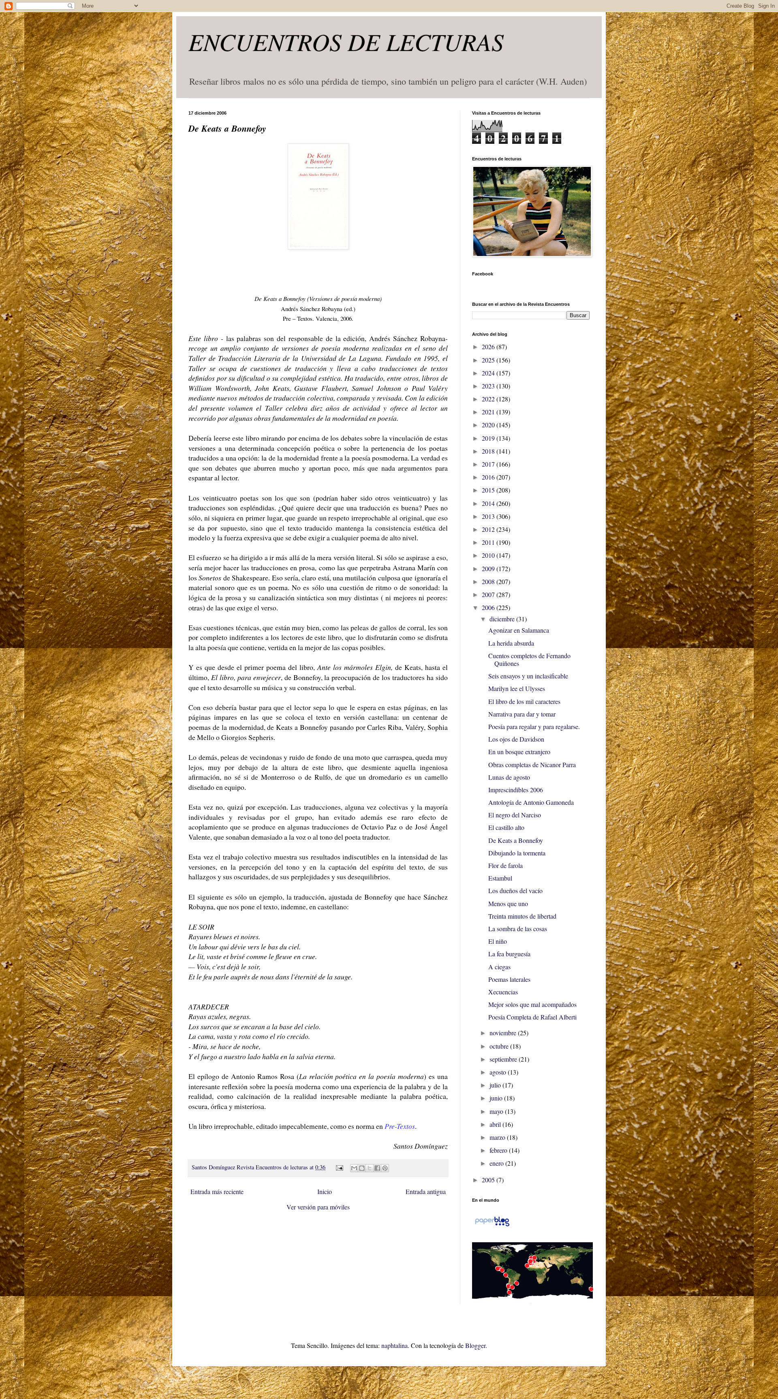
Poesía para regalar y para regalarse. (534, 726)
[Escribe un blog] (362, 1168)
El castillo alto (506, 827)
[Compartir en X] (369, 1168)
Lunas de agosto (509, 777)
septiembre (504, 1059)
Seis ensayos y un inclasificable (528, 676)
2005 (489, 1179)
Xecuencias (503, 991)
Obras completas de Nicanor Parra (532, 764)
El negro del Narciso (514, 814)
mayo (497, 1111)
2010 (489, 555)
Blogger (475, 1345)
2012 (489, 529)
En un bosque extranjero (519, 751)
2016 (489, 477)
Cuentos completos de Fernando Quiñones (529, 659)
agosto (498, 1072)
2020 (489, 424)
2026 (489, 346)
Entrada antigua (426, 1191)
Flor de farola (505, 865)
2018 (489, 451)
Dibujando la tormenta (516, 853)
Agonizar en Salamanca (518, 630)
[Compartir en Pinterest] (385, 1168)
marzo (498, 1137)
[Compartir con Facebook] (377, 1168)
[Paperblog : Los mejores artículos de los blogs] (492, 1225)
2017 (489, 464)
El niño (497, 941)
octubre (499, 1046)
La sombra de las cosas (517, 928)
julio (495, 1085)
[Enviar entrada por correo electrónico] (338, 1167)
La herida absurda (511, 643)
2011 (489, 542)
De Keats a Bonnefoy (515, 840)
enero (497, 1163)
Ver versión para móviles (318, 1207)
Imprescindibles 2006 (515, 789)
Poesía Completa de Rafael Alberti (532, 1017)
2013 (489, 516)
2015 (489, 490)
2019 (489, 438)
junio (496, 1098)
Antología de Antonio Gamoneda (531, 802)
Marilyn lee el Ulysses (516, 688)
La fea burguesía (509, 953)
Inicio (324, 1191)
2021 (489, 411)
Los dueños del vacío (515, 890)
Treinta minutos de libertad (522, 916)
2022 (489, 399)
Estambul (500, 878)
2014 (489, 503)
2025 (489, 360)
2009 (489, 568)
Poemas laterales (509, 979)
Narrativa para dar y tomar (522, 714)
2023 (489, 386)
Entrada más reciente (217, 1191)
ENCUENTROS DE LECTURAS (346, 41)
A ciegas (499, 966)
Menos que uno (508, 903)
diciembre (502, 618)
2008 (489, 581)
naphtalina (394, 1345)
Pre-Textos (400, 1126)
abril (495, 1124)
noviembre (503, 1032)
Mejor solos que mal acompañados (532, 1004)
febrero (499, 1150)
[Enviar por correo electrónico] (354, 1168)
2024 (489, 373)
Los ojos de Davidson (516, 739)
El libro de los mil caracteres (524, 701)
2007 (489, 594)
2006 (489, 607)
